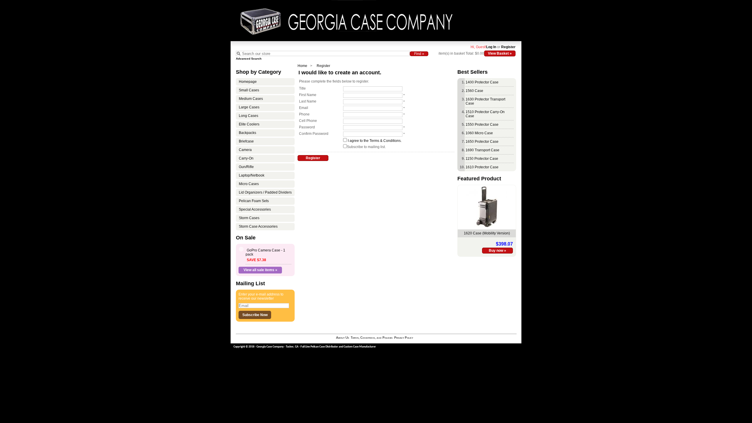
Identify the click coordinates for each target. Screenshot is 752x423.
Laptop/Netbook (251, 175)
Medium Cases (251, 99)
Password (307, 127)
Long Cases (248, 116)
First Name (307, 95)
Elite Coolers (249, 124)
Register (508, 47)
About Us (342, 338)
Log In (491, 47)
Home (302, 66)
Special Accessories (255, 209)
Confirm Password (313, 134)
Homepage (248, 82)
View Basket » (500, 53)
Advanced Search (248, 58)
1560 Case (474, 91)
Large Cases (249, 107)
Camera (245, 150)
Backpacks (247, 133)
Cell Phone (308, 121)
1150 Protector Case (482, 159)
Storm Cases (249, 218)
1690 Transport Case (482, 150)
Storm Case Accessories (258, 226)
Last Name (307, 101)
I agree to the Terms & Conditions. (375, 141)
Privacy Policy (403, 338)
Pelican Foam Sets (254, 201)
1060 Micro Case (479, 133)
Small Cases (249, 90)
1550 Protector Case (482, 124)
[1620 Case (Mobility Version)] (486, 226)
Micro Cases (249, 184)
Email (303, 108)
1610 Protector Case (482, 167)
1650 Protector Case (482, 142)
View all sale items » (260, 270)
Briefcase (246, 141)
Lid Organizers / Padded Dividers (265, 192)
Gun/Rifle (246, 167)
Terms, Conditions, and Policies (371, 338)
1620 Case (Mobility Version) (487, 233)
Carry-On (246, 158)
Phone (304, 114)
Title (302, 88)
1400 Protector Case (482, 82)
